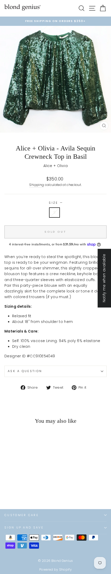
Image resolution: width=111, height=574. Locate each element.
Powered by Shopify (55, 569)
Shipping (36, 185)
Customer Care (21, 515)
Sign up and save (24, 527)
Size (55, 203)
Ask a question (25, 371)
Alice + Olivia (55, 165)
